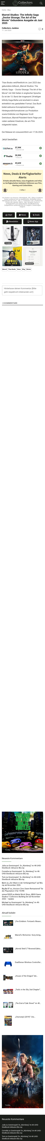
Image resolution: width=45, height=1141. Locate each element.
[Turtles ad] (22, 813)
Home (4, 10)
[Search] (41, 3)
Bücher (28, 269)
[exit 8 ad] (12, 247)
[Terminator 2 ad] (33, 227)
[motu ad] (22, 1036)
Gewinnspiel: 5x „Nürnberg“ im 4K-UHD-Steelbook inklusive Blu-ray (21, 866)
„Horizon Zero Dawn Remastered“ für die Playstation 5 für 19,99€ (22, 890)
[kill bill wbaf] (12, 227)
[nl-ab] (33, 247)
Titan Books (12, 269)
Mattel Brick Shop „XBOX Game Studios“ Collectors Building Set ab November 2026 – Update (21, 896)
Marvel (4, 269)
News (19, 269)
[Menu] (3, 3)
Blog (9, 10)
